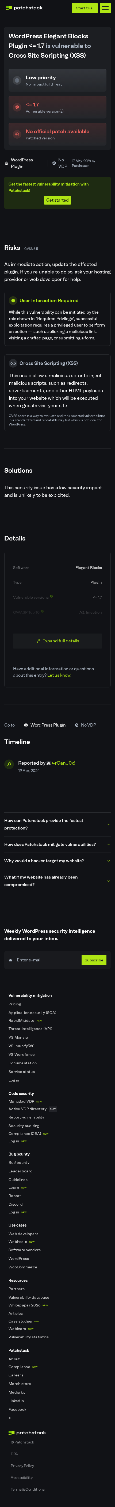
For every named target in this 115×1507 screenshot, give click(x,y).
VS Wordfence (22, 1054)
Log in (14, 1080)
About (15, 1359)
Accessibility (21, 1477)
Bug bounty (19, 1162)
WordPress (19, 1258)
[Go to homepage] (57, 1433)
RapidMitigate (25, 1020)
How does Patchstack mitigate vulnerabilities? (50, 844)
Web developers (24, 1234)
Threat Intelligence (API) (31, 1029)
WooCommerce (23, 1267)
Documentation (23, 1063)
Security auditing (24, 1126)
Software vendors (25, 1250)
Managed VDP (25, 1101)
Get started (57, 200)
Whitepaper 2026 (28, 1305)
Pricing (15, 1004)
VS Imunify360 (22, 1046)
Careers (16, 1375)
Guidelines (18, 1180)
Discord (16, 1204)
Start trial (85, 8)
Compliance (23, 1367)
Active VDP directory (32, 1109)
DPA (14, 1454)
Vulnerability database (29, 1297)
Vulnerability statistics (29, 1337)
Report (15, 1196)
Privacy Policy (22, 1465)
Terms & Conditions (28, 1489)
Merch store (20, 1384)
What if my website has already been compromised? (41, 881)
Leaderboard (21, 1171)
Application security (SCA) (33, 1012)
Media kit (17, 1392)
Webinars (21, 1329)
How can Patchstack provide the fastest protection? (43, 824)
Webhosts (21, 1241)
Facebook (18, 1409)
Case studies (24, 1321)
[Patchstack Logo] (24, 8)
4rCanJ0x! (63, 763)
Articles (16, 1313)
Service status (22, 1071)
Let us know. (59, 675)
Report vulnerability (27, 1117)
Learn (17, 1187)
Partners (17, 1289)
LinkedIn (17, 1401)
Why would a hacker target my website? (44, 860)
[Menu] (105, 8)
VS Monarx (19, 1037)
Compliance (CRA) (28, 1133)
